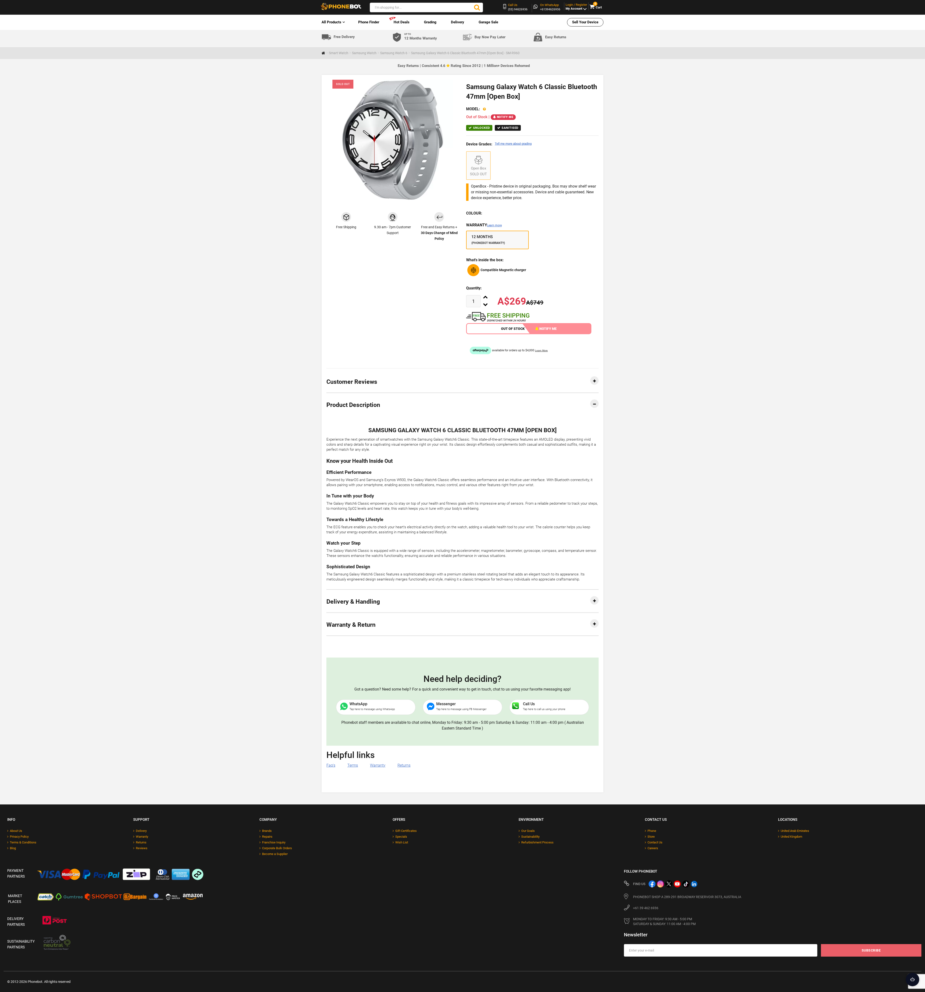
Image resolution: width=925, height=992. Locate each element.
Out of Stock (513, 329)
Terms (352, 765)
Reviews (141, 848)
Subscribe (871, 950)
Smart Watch (338, 53)
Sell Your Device (585, 22)
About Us (16, 831)
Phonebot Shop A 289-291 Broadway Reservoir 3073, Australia (687, 897)
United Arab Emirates (795, 831)
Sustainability (530, 836)
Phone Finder (368, 22)
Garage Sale (488, 22)
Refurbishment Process (537, 842)
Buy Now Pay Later (490, 37)
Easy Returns (555, 37)
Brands (267, 831)
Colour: (474, 213)
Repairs (267, 836)
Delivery (457, 22)
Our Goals (528, 831)
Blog (13, 848)
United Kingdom (791, 836)
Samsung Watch (364, 53)
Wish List (401, 842)
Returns (403, 765)
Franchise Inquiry (273, 842)
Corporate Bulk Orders (277, 848)
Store (651, 836)
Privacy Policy (19, 836)
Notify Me (505, 117)
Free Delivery (344, 37)
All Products (331, 22)
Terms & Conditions (23, 842)
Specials (401, 836)
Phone (652, 831)
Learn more (494, 225)
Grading (430, 22)
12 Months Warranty (420, 36)
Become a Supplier (275, 854)
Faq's (330, 765)
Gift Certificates (406, 831)
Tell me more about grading (513, 143)
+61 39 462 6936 (645, 908)
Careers (653, 848)
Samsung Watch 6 (393, 53)
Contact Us (655, 842)
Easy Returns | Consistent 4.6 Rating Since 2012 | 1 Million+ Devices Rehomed (464, 66)
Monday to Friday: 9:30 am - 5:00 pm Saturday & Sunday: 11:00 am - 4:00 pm (664, 921)
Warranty (484, 225)
